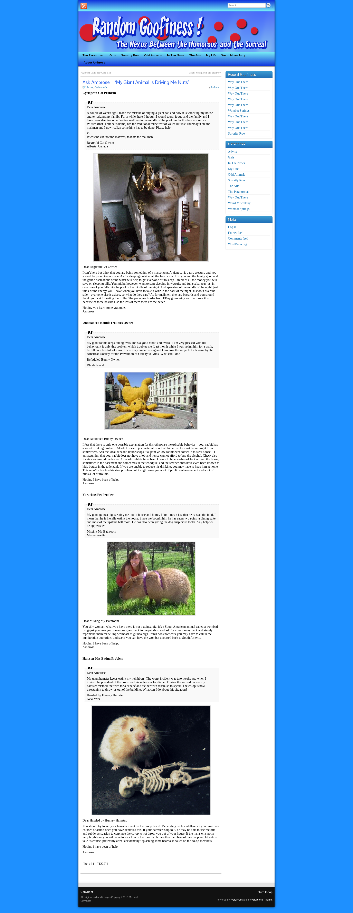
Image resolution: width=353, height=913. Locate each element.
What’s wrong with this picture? (204, 72)
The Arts (233, 186)
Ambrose (215, 87)
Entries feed (235, 232)
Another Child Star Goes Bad (96, 72)
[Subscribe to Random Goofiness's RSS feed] (83, 6)
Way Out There (238, 82)
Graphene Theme (262, 899)
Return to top (264, 892)
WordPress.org (237, 244)
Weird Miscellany (239, 203)
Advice (90, 87)
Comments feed (238, 238)
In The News (236, 163)
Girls (231, 157)
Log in (232, 227)
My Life (233, 169)
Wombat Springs (238, 110)
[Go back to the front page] (176, 31)
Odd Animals (101, 87)
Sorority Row (237, 133)
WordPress (236, 899)
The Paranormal (238, 191)
